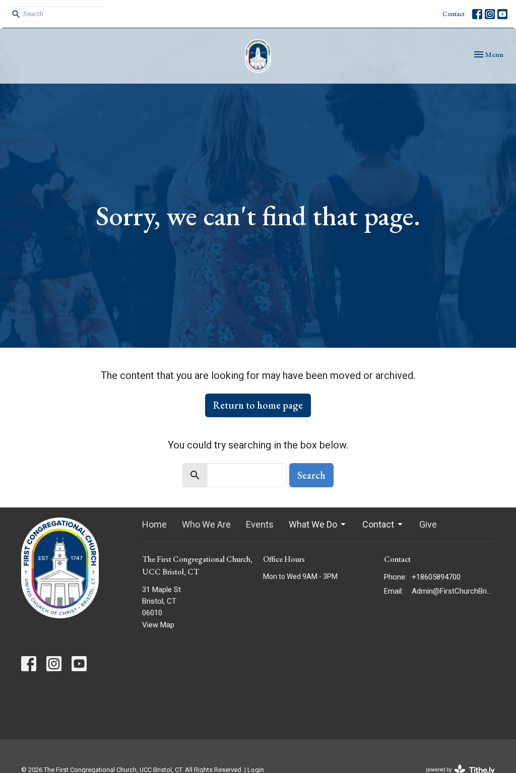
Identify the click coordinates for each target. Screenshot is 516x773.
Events (260, 524)
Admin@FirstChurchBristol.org (453, 591)
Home (154, 524)
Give (428, 524)
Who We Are (206, 524)
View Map (158, 624)
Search (311, 475)
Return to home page (258, 405)
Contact (453, 14)
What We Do (313, 524)
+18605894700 (436, 577)
